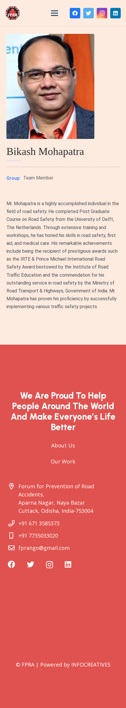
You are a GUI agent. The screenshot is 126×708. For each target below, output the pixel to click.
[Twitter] (88, 13)
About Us (63, 445)
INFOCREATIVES (90, 664)
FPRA (28, 664)
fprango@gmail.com (44, 547)
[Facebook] (75, 13)
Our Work (63, 461)
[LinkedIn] (115, 13)
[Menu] (54, 13)
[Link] (12, 13)
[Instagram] (102, 13)
